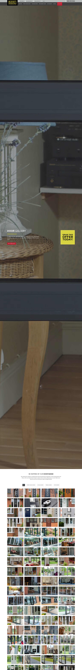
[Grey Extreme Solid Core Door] (49, 512)
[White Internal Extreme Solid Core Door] (67, 512)
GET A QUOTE (60, 3)
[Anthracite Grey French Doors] (32, 630)
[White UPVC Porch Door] (67, 522)
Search (44, 1)
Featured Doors (35, 3)
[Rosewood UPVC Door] (32, 522)
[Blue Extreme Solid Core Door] (32, 512)
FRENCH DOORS (48, 485)
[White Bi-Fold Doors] (67, 532)
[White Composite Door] (15, 532)
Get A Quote (22, 1)
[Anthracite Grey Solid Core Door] (32, 502)
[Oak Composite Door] (67, 493)
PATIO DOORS (56, 485)
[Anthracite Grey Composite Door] (32, 493)
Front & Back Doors (26, 3)
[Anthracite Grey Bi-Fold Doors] (15, 581)
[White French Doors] (49, 620)
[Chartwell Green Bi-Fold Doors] (67, 600)
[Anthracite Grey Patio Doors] (32, 659)
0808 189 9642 (71, 1)
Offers (54, 3)
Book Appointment (29, 1)
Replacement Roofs (42, 3)
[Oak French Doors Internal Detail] (15, 630)
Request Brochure (37, 1)
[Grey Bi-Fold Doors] (15, 561)
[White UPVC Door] (67, 502)
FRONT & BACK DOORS (31, 485)
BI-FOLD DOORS (40, 485)
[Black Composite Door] (15, 493)
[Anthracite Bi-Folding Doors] (32, 532)
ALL (23, 485)
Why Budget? (49, 3)
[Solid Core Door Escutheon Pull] (49, 502)
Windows (20, 3)
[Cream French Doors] (67, 630)
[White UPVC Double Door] (15, 522)
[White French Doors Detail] (15, 649)
